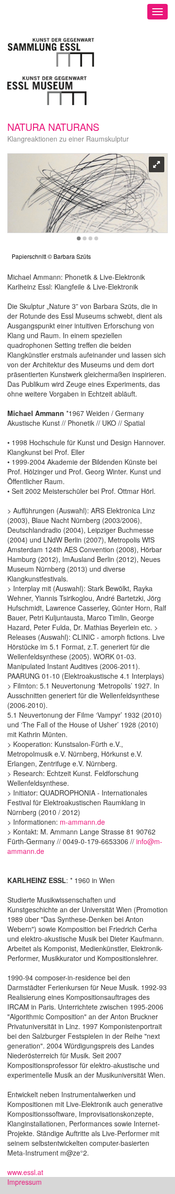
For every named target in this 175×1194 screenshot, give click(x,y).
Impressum (24, 1182)
